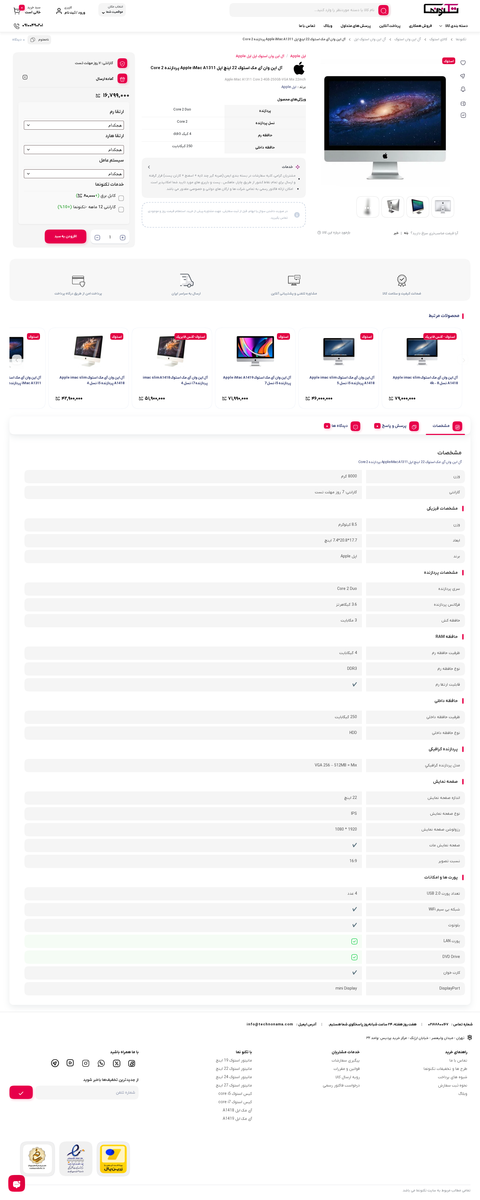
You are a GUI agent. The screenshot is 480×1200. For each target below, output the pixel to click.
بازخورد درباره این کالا (336, 232)
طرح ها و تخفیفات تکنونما (445, 1068)
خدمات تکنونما (109, 184)
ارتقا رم (117, 112)
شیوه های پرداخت (452, 1077)
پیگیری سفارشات (346, 1060)
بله (406, 233)
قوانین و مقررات (347, 1068)
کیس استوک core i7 (235, 1102)
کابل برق (96, 195)
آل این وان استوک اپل (370, 39)
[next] (17, 359)
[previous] (463, 359)
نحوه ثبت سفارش (452, 1085)
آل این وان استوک (407, 39)
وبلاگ (328, 26)
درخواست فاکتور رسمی (341, 1085)
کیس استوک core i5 (235, 1093)
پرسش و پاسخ (394, 426)
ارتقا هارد (114, 136)
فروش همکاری (420, 26)
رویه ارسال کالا (348, 1077)
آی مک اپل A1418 (237, 1110)
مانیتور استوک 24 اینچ (234, 1077)
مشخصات (441, 426)
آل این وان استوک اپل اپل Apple (260, 56)
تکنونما (461, 39)
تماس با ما (307, 26)
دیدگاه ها (340, 426)
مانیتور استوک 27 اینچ (234, 1085)
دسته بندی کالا (456, 26)
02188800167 (438, 1024)
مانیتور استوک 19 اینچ (234, 1060)
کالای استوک (438, 39)
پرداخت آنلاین (390, 26)
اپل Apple (288, 87)
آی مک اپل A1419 (237, 1118)
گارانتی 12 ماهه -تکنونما (87, 207)
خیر (396, 233)
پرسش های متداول (356, 26)
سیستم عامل (111, 160)
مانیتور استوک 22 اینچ (234, 1068)
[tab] (445, 425)
